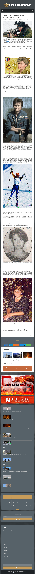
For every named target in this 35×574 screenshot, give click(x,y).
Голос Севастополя (19, 571)
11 (9, 502)
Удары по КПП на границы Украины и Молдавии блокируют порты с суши (27, 360)
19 (13, 503)
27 (17, 505)
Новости (11, 19)
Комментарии (5, 554)
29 (26, 505)
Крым (4, 541)
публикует (7, 41)
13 (17, 502)
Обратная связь (6, 556)
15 (26, 502)
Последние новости (6, 550)
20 (17, 503)
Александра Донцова (19, 19)
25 (9, 505)
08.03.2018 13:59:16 (5, 19)
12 (13, 502)
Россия (14, 19)
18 (9, 503)
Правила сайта (6, 551)
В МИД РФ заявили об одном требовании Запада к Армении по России (7, 360)
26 (13, 505)
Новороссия (5, 544)
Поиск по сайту (6, 553)
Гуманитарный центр (6, 547)
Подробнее (4, 412)
